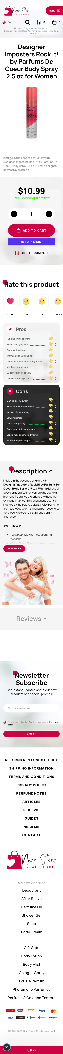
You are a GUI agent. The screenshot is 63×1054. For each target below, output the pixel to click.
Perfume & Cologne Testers (31, 997)
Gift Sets (31, 947)
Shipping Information (31, 768)
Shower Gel (31, 915)
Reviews (31, 810)
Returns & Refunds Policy (31, 760)
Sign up (31, 733)
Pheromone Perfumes (32, 989)
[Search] (27, 22)
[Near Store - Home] (23, 10)
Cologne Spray (31, 972)
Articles (31, 801)
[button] (53, 10)
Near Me (31, 826)
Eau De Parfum (31, 981)
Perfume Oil (31, 907)
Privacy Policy (31, 785)
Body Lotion (31, 956)
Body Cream (31, 932)
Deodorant (31, 890)
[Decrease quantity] (14, 214)
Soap (31, 923)
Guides (31, 818)
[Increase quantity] (49, 214)
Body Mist (31, 964)
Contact (31, 835)
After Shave (31, 898)
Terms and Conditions (31, 776)
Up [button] (29, 1050)
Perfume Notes (31, 793)
